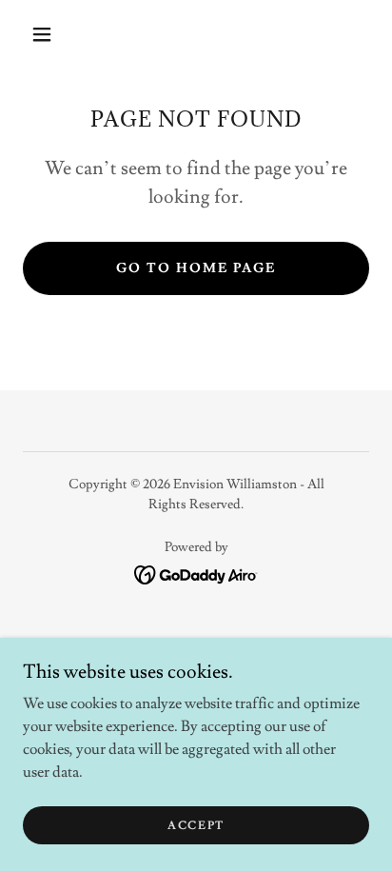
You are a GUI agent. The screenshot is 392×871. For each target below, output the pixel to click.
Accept (196, 826)
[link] (196, 571)
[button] (42, 34)
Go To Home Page (196, 268)
